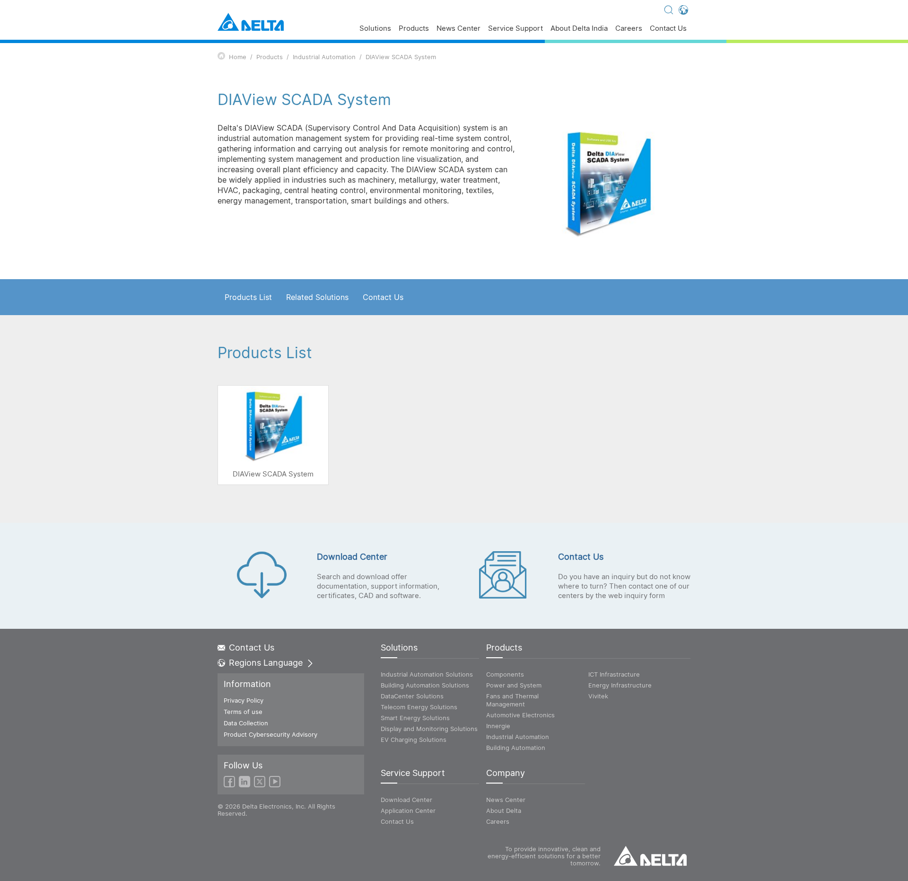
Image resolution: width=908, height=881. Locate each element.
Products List (248, 297)
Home (237, 57)
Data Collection (246, 723)
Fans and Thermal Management (512, 700)
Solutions (375, 29)
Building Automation (515, 747)
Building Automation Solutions (425, 685)
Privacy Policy (243, 700)
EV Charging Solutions (413, 739)
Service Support (515, 29)
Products (414, 29)
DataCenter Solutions (412, 696)
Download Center (406, 799)
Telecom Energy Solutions (419, 707)
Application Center (408, 810)
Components (505, 674)
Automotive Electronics (520, 715)
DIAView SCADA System (401, 57)
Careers (628, 29)
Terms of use (243, 711)
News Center (458, 29)
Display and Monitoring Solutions (429, 728)
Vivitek (598, 696)
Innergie (498, 726)
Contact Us (668, 29)
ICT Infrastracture (614, 674)
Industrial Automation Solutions (427, 674)
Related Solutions (317, 297)
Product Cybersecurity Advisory (270, 734)
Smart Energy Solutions (415, 718)
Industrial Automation (324, 57)
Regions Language (266, 663)
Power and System (513, 685)
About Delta (503, 810)
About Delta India (579, 29)
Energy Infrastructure (620, 685)
